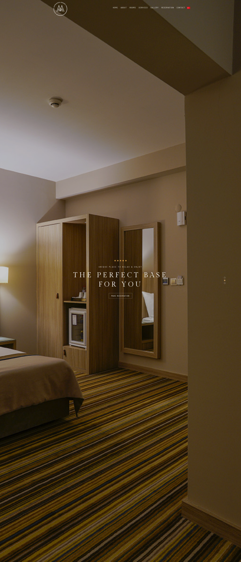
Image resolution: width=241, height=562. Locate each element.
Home (115, 7)
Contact (181, 7)
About (124, 7)
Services (143, 7)
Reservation (168, 7)
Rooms (133, 7)
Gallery (155, 7)
